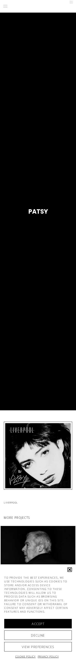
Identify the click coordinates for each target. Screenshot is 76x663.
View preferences (38, 647)
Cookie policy (25, 656)
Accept (38, 624)
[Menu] (69, 2)
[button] (70, 570)
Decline (38, 635)
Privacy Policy (48, 656)
